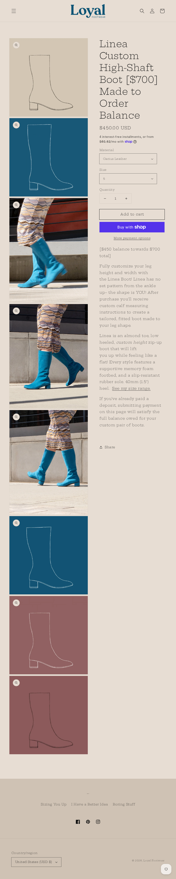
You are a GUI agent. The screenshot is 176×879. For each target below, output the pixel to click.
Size (103, 169)
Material (106, 150)
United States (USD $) (33, 862)
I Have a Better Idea (89, 804)
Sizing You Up (53, 804)
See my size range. (131, 388)
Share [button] (110, 447)
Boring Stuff (124, 804)
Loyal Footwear (154, 860)
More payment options (132, 238)
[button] (14, 11)
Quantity (107, 189)
